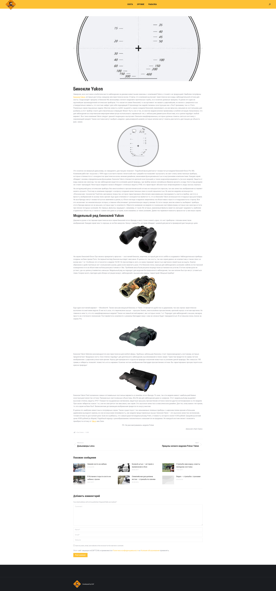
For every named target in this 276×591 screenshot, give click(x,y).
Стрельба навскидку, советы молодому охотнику (188, 465)
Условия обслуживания (150, 550)
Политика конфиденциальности (126, 550)
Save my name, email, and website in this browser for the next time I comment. (99, 545)
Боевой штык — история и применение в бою (143, 465)
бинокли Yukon (79, 97)
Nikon (94, 421)
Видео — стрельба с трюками (188, 476)
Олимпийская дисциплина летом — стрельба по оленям (143, 477)
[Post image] (79, 467)
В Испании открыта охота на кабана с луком (99, 477)
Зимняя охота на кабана (97, 464)
